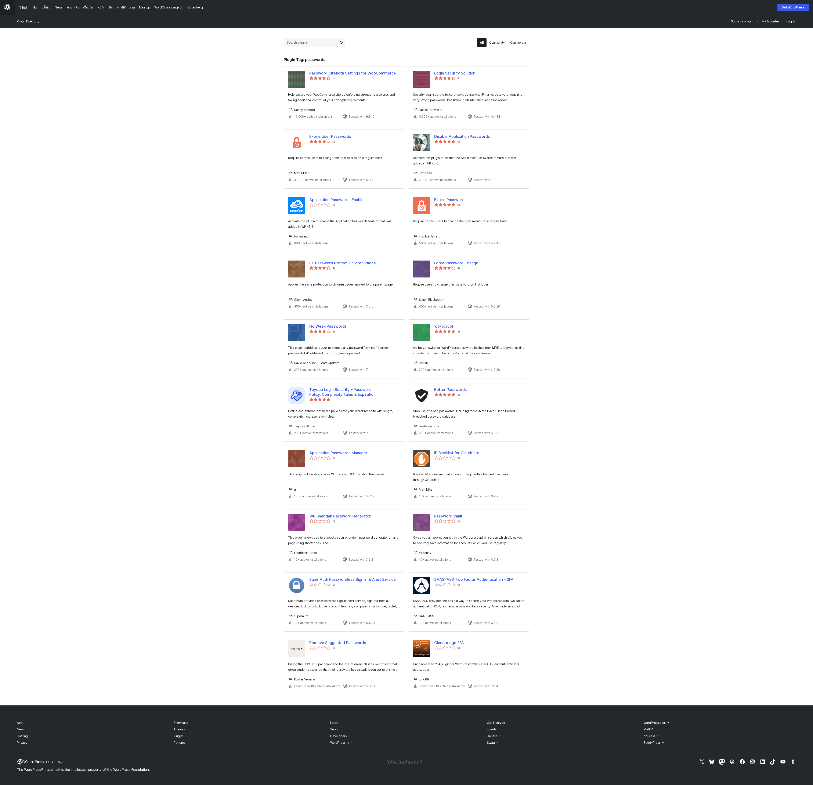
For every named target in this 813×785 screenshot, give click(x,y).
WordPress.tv (341, 742)
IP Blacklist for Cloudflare (456, 453)
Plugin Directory (28, 21)
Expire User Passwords (330, 136)
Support (336, 729)
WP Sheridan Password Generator (340, 516)
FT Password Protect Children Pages (342, 263)
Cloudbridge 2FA (449, 642)
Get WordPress (793, 7)
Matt (649, 729)
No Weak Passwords (328, 326)
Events (491, 729)
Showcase (181, 722)
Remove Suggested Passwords (337, 642)
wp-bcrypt (443, 326)
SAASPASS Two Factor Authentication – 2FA (473, 579)
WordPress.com (656, 722)
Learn (334, 722)
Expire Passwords (450, 199)
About (21, 722)
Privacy (22, 742)
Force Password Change (456, 263)
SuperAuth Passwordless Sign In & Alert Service (352, 579)
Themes (179, 729)
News (21, 729)
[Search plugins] (341, 42)
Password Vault (448, 516)
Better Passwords (450, 389)
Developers (338, 736)
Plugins (179, 736)
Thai (60, 762)
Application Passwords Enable (336, 199)
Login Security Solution (454, 73)
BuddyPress (654, 742)
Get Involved (496, 722)
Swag (492, 742)
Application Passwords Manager (338, 453)
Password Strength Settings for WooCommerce (352, 73)
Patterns (179, 742)
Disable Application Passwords (462, 136)
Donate (494, 736)
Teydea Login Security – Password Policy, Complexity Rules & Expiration (342, 392)
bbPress (651, 736)
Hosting (22, 736)
